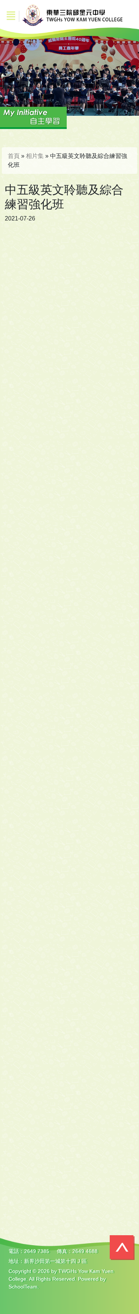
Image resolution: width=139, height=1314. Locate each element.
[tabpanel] (69, 69)
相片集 (35, 156)
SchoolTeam (23, 1287)
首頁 (14, 156)
